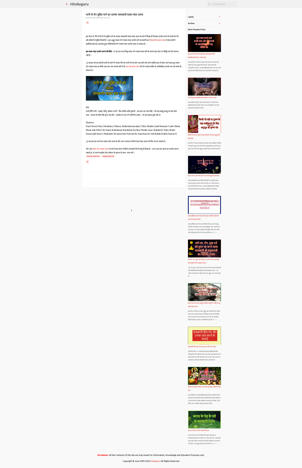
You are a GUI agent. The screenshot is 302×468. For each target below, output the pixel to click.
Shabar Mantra (108, 156)
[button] (87, 22)
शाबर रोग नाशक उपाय (100, 149)
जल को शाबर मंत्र (132, 66)
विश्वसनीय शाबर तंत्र (157, 40)
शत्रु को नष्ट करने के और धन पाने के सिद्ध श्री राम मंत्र (203, 176)
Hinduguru (79, 4)
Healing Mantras (93, 156)
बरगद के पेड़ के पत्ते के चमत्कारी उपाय (198, 430)
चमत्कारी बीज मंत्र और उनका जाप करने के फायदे (202, 347)
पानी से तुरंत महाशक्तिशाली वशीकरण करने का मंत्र (202, 98)
